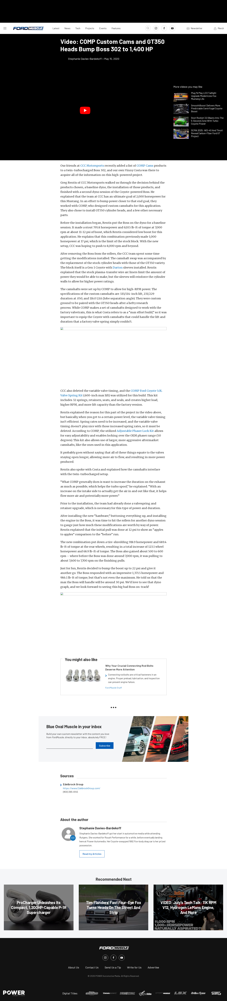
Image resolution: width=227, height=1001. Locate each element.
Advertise (153, 967)
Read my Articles (92, 853)
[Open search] (148, 28)
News (67, 28)
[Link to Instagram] (156, 28)
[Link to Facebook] (164, 28)
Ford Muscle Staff (113, 687)
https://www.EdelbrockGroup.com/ (81, 788)
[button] (85, 110)
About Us (73, 967)
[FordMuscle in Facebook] (113, 958)
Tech (77, 28)
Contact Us (92, 967)
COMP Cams (145, 165)
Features (116, 28)
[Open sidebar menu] (5, 28)
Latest (56, 28)
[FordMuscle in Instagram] (105, 958)
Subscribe (104, 745)
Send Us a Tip (113, 967)
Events (103, 28)
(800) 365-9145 (70, 791)
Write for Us (134, 967)
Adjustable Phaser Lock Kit (135, 431)
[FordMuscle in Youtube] (122, 958)
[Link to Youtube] (172, 28)
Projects (89, 28)
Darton (118, 267)
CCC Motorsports (92, 165)
